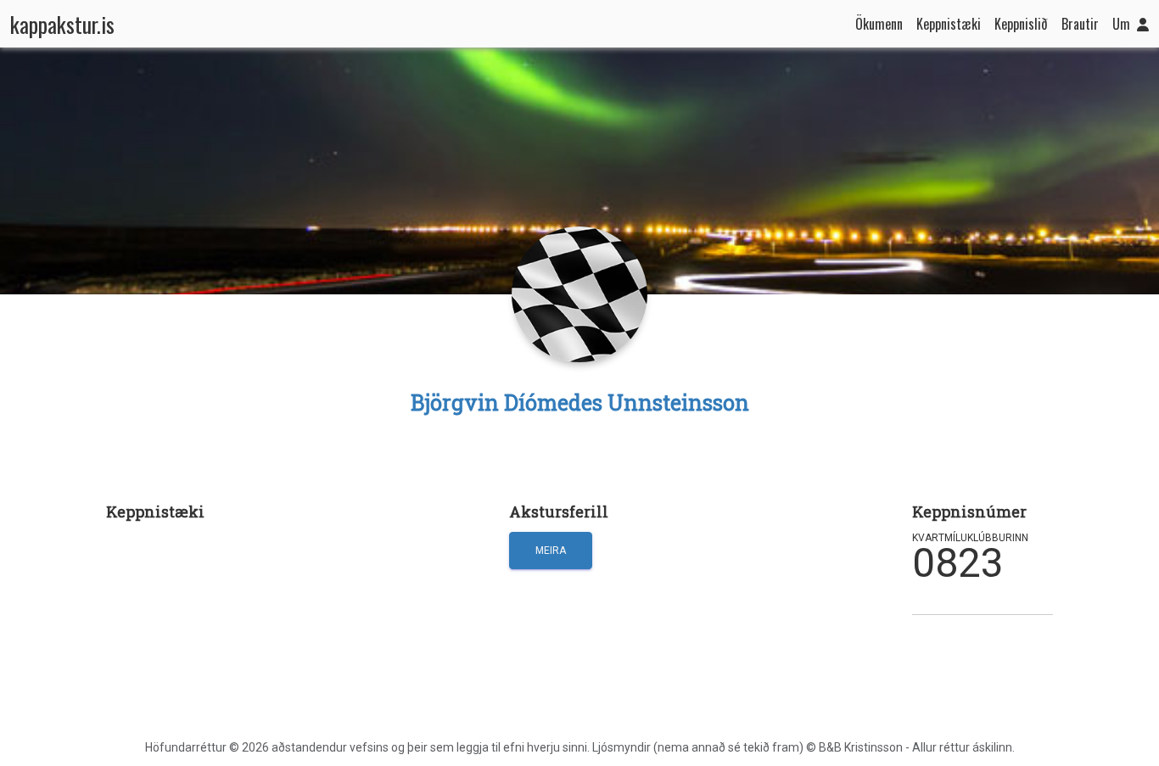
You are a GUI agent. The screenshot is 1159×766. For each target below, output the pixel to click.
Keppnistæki (948, 24)
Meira (550, 550)
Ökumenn (879, 24)
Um (1121, 24)
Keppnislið (1021, 24)
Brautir (1080, 24)
